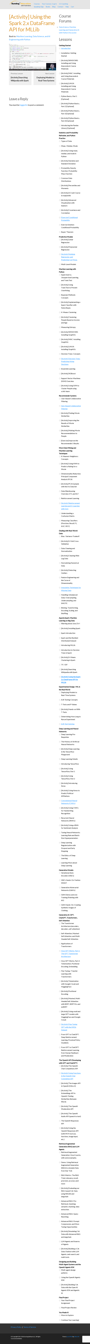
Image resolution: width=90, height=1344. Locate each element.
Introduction (66, 48)
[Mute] (42, 68)
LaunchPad (70, 1336)
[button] (32, 57)
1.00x (49, 68)
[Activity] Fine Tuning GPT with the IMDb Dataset (69, 1027)
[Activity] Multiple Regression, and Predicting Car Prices (69, 257)
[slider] (27, 68)
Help (67, 7)
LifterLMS (76, 1336)
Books (48, 7)
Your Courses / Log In (49, 4)
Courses (37, 4)
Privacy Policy (16, 1327)
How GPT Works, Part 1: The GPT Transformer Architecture (70, 953)
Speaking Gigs (39, 7)
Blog (53, 7)
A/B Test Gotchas (68, 724)
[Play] (12, 68)
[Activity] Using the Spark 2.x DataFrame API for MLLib (70, 679)
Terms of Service (29, 1327)
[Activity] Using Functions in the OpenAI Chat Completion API (71, 1076)
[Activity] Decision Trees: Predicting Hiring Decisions (70, 361)
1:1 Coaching (63, 4)
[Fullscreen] (53, 68)
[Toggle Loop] (46, 68)
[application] (32, 57)
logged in (24, 105)
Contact (60, 7)
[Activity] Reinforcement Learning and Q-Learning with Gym (70, 506)
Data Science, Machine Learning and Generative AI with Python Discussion (69, 30)
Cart (72, 7)
